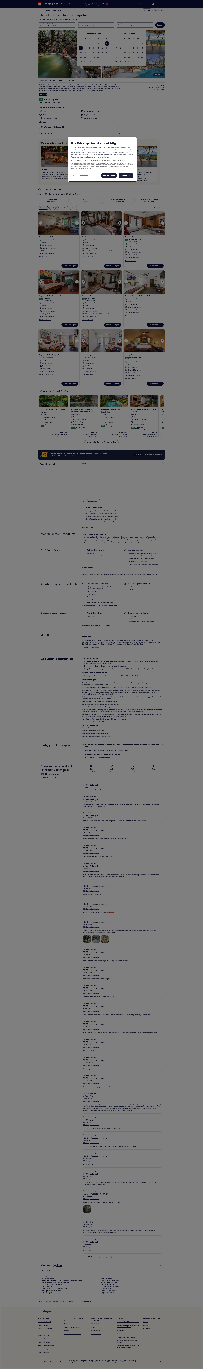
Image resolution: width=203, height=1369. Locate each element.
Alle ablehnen (109, 175)
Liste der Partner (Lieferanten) (81, 168)
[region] (102, 159)
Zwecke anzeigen (80, 175)
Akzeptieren (126, 175)
